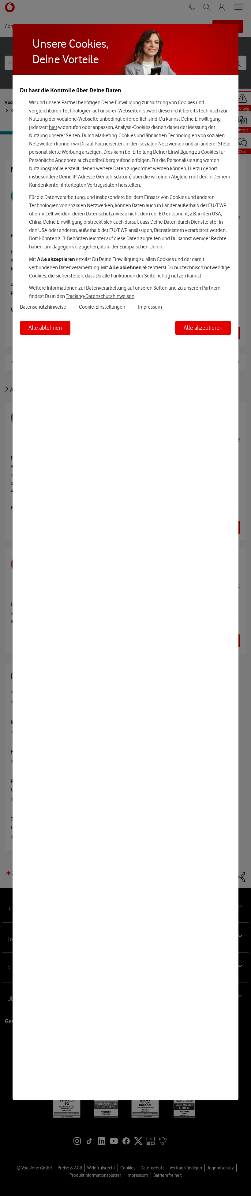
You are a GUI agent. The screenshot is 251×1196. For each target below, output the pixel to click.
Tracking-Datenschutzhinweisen (100, 296)
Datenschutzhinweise (43, 307)
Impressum (150, 307)
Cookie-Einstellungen (102, 307)
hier (53, 127)
